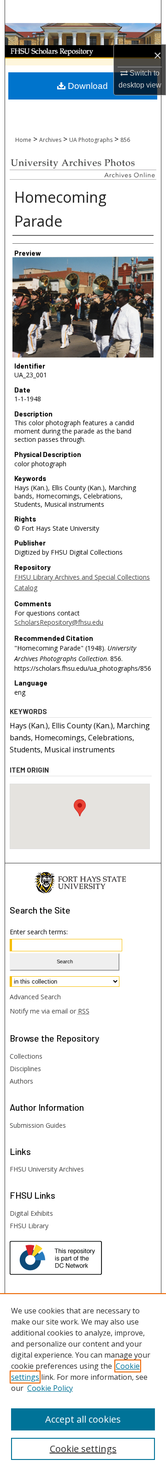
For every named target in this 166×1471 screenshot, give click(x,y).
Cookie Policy (50, 1388)
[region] (83, 1382)
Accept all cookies (83, 1419)
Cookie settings (83, 1448)
